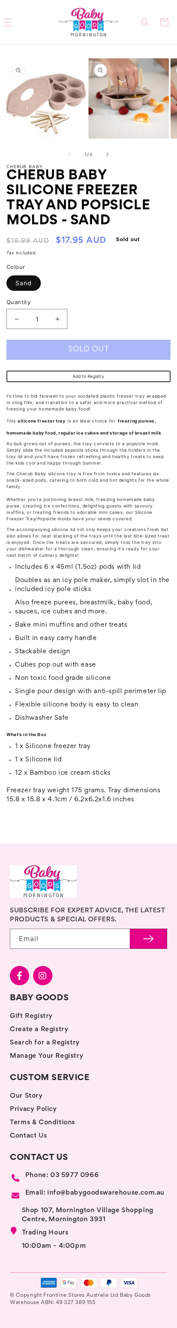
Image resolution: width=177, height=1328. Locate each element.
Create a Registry (39, 1029)
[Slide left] (69, 154)
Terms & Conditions (42, 1123)
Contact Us (28, 1136)
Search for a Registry (45, 1043)
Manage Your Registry (46, 1056)
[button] (145, 22)
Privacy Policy (33, 1109)
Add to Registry (88, 376)
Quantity (18, 302)
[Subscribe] (148, 939)
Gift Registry (31, 1016)
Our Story (26, 1096)
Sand (23, 283)
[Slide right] (107, 154)
